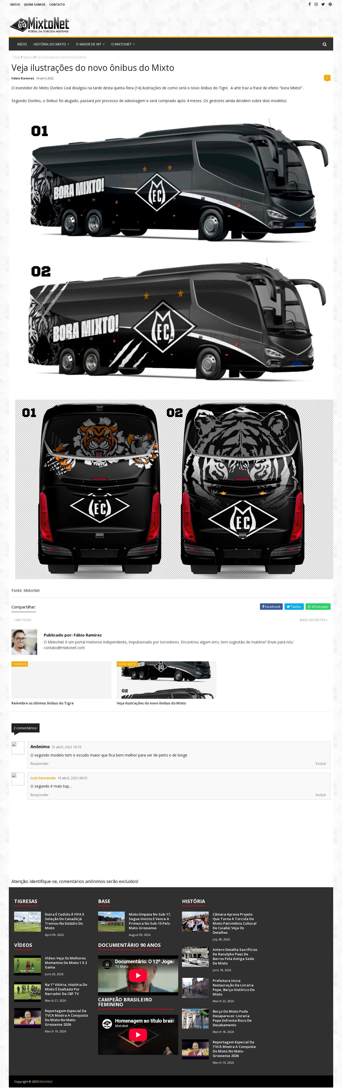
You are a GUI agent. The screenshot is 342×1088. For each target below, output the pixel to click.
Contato (57, 4)
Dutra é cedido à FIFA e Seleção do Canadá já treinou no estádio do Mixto (64, 921)
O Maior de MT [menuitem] (88, 44)
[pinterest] (330, 4)
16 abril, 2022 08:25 (72, 778)
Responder (39, 763)
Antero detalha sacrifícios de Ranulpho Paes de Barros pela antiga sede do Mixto (235, 956)
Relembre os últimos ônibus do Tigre (42, 703)
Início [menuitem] (22, 44)
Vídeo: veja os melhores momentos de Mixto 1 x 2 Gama (66, 963)
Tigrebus (28, 57)
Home (16, 57)
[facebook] (309, 4)
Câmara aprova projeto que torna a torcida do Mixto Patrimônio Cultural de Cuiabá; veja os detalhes (234, 923)
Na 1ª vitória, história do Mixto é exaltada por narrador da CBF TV (66, 989)
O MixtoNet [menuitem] (121, 44)
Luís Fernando (43, 778)
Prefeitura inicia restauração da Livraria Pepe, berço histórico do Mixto (234, 987)
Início (15, 4)
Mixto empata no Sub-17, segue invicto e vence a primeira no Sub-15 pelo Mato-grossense (150, 921)
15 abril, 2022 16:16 (66, 746)
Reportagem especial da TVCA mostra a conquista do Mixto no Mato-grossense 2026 (66, 1017)
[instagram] (316, 4)
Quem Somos (34, 4)
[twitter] (323, 4)
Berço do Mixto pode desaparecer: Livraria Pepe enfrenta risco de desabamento (232, 1018)
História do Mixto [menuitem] (50, 44)
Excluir (321, 763)
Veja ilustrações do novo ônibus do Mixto (151, 703)
